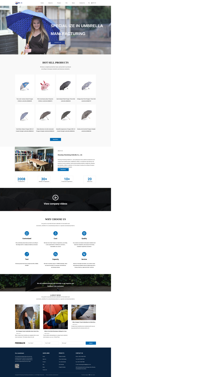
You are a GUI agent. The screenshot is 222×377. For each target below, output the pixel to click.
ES (95, 2)
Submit (90, 343)
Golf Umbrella (61, 364)
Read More (55, 139)
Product (59, 3)
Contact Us (82, 3)
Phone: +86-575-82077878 (81, 356)
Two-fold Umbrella (62, 361)
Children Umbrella (62, 356)
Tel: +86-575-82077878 (80, 359)
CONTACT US (57, 42)
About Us (50, 3)
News (73, 3)
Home (42, 3)
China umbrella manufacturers (52, 374)
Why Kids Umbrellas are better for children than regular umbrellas (88, 331)
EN (93, 2)
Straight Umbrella (62, 367)
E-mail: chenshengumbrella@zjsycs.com (83, 364)
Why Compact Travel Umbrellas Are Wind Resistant (29, 322)
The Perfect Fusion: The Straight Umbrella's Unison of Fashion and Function (63, 331)
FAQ (66, 3)
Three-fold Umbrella (62, 359)
